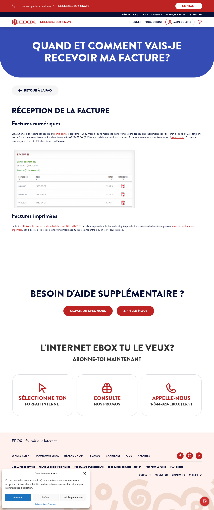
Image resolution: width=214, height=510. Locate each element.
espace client (177, 137)
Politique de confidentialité (45, 504)
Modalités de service (23, 467)
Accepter (18, 497)
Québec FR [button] (195, 15)
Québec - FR (145, 474)
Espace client (21, 456)
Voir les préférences (73, 497)
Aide (129, 456)
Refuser (45, 497)
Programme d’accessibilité (88, 467)
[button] (84, 473)
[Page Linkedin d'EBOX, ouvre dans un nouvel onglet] (199, 455)
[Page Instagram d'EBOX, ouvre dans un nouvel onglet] (189, 455)
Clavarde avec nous (88, 310)
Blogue (95, 456)
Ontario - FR (178, 474)
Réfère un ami (130, 14)
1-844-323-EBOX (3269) (55, 22)
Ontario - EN (195, 474)
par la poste (60, 134)
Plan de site (176, 467)
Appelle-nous (135, 310)
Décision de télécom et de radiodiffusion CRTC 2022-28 (51, 226)
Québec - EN (161, 474)
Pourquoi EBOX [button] (175, 14)
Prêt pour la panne (155, 467)
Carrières (113, 456)
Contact (189, 6)
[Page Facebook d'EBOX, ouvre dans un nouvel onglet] (180, 455)
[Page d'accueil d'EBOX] (24, 22)
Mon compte (182, 22)
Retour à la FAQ (38, 90)
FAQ (145, 14)
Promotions (153, 22)
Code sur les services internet (124, 467)
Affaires (144, 456)
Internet (135, 22)
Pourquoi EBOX (47, 456)
